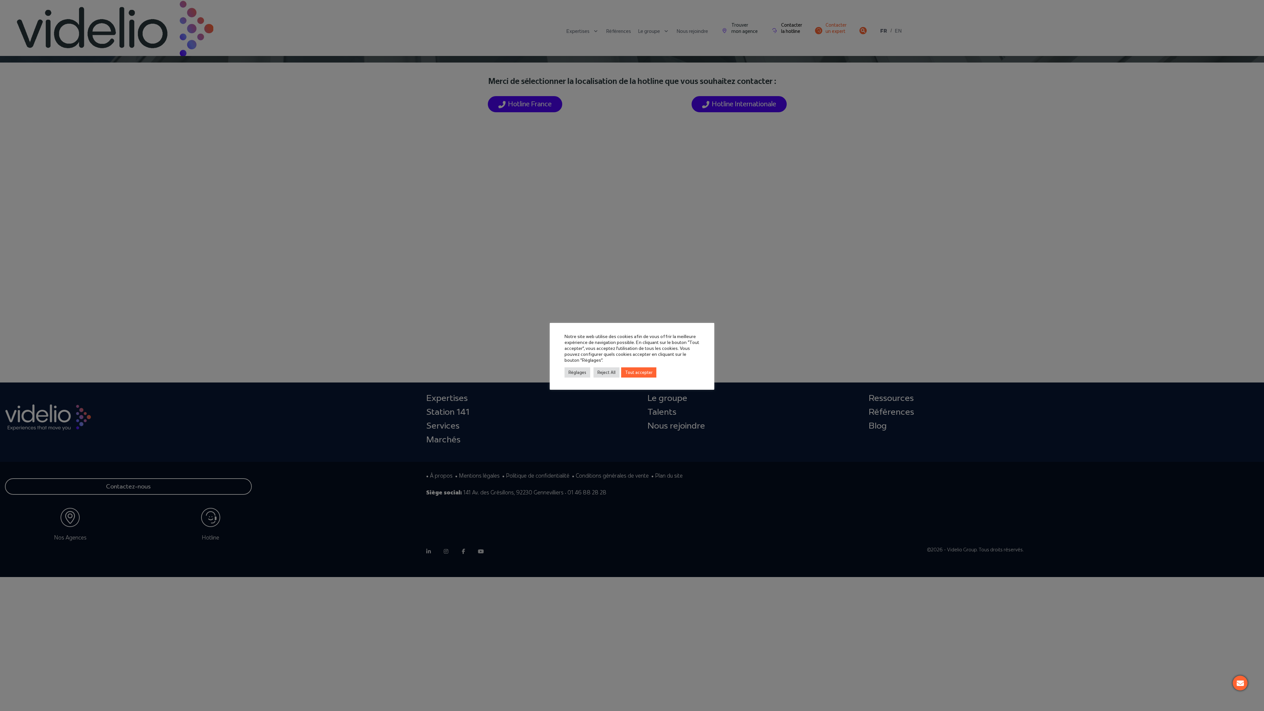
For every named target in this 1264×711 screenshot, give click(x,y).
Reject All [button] (606, 372)
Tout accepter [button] (638, 372)
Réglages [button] (577, 372)
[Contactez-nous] (1240, 683)
